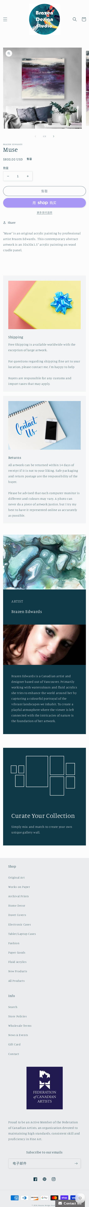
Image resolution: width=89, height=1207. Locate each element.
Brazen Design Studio (47, 1205)
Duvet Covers (17, 915)
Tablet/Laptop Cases (22, 933)
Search (13, 1007)
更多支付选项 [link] (44, 212)
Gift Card (14, 1044)
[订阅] (76, 1163)
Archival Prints (18, 896)
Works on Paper (19, 886)
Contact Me (72, 1203)
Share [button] (12, 222)
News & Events (18, 1035)
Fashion (13, 943)
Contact (13, 1054)
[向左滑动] (35, 136)
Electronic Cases (19, 924)
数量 (6, 168)
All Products (16, 980)
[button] (5, 19)
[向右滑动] (53, 136)
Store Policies (17, 1016)
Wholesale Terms (20, 1025)
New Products (17, 971)
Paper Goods (16, 952)
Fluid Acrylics (17, 961)
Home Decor (16, 905)
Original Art (16, 877)
